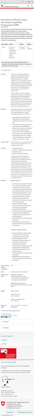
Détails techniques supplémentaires (11, 310)
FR (29, 1)
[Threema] (7, 316)
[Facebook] (2, 316)
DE (23, 1)
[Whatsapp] (9, 316)
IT (25, 1)
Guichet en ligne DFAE (7, 336)
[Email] (10, 316)
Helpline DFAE (5, 387)
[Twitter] (3, 316)
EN (32, 1)
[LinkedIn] (5, 316)
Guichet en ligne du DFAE (8, 362)
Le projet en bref (6, 70)
